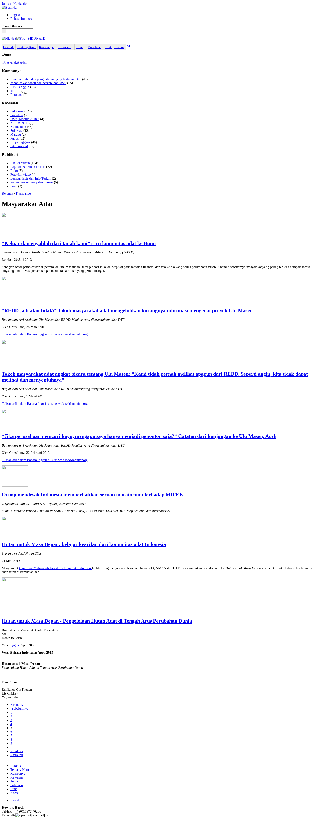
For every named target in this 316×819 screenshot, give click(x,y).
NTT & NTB (19, 123)
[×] (128, 46)
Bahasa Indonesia (22, 18)
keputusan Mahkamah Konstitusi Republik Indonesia (55, 568)
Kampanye (23, 193)
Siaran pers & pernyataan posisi (31, 182)
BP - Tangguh (19, 87)
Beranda (7, 193)
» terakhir (16, 755)
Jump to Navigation (15, 3)
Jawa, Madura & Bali (24, 119)
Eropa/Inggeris (20, 142)
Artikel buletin (20, 163)
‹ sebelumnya (19, 708)
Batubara (16, 94)
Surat (13, 186)
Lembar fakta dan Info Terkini (30, 178)
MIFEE (15, 91)
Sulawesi (16, 130)
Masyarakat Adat (14, 62)
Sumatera (16, 115)
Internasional (19, 146)
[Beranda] (9, 7)
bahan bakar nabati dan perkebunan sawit (38, 83)
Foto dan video (20, 174)
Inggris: (14, 645)
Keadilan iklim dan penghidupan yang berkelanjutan (45, 79)
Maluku (15, 134)
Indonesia (16, 111)
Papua (14, 138)
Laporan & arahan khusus (27, 167)
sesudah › (16, 751)
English (15, 15)
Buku (14, 170)
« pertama (17, 704)
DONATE (38, 38)
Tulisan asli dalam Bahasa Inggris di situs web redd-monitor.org (45, 334)
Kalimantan (18, 127)
